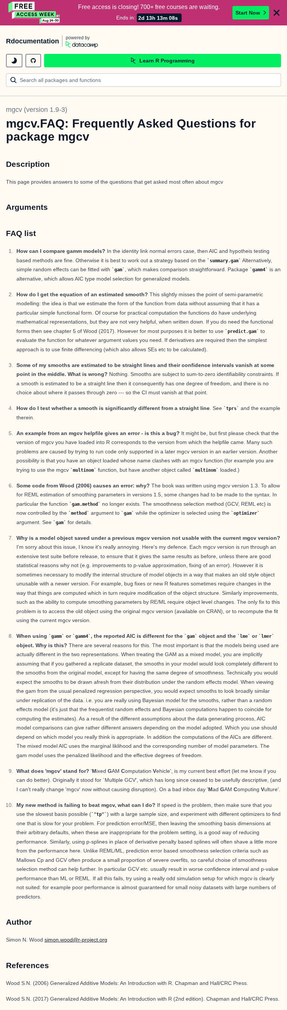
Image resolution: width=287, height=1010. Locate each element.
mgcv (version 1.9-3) (36, 109)
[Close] (276, 12)
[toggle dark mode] (14, 60)
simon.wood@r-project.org (75, 940)
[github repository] (33, 60)
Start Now (247, 13)
